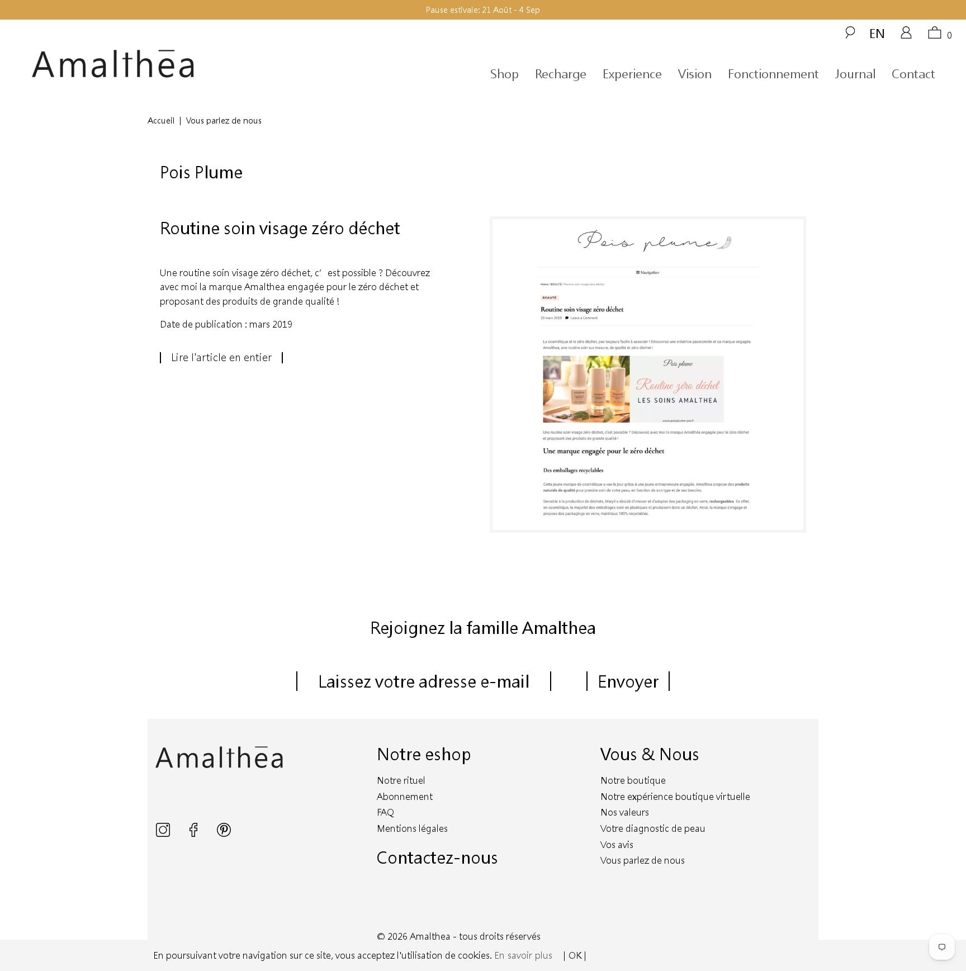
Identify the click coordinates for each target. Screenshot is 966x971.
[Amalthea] (150, 64)
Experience (632, 73)
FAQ (385, 812)
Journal (855, 73)
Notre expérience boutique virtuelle (675, 796)
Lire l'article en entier (221, 357)
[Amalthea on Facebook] (195, 833)
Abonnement (405, 796)
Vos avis (616, 844)
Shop (504, 73)
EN (877, 33)
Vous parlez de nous (642, 860)
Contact (913, 73)
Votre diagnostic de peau (652, 828)
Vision (695, 73)
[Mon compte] (906, 36)
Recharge (560, 73)
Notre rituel (401, 780)
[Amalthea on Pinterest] (224, 833)
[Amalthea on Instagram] (164, 833)
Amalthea (430, 936)
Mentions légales (412, 828)
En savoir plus (523, 955)
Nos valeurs (624, 812)
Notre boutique (633, 780)
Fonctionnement (773, 73)
